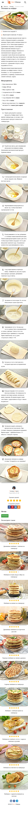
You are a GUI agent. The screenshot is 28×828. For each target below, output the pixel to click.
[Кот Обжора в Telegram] (17, 801)
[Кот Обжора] (9, 2)
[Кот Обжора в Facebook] (14, 801)
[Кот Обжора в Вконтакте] (11, 801)
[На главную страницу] (1, 6)
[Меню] (3, 2)
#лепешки (5, 516)
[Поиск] (25, 2)
